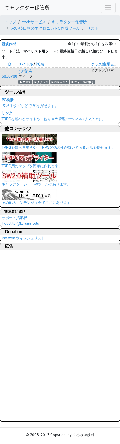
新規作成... (10, 44)
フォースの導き (83, 82)
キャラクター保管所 (27, 7)
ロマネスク (60, 82)
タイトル (25, 64)
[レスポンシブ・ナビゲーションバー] (108, 8)
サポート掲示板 (14, 217)
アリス (26, 82)
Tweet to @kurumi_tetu (20, 223)
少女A (25, 71)
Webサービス (34, 22)
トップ (10, 22)
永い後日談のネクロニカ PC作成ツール (45, 28)
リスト (92, 28)
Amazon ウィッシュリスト (23, 238)
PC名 (40, 64)
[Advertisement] (24, 335)
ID (9, 64)
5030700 (9, 76)
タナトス (42, 82)
